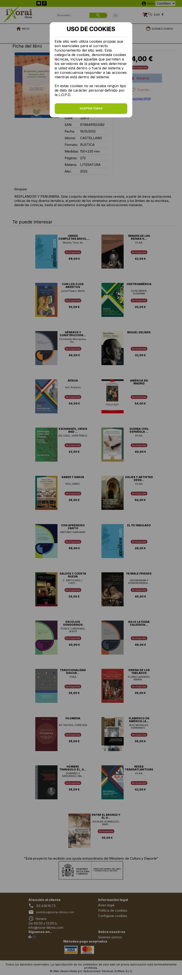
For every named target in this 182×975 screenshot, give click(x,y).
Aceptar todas (91, 108)
